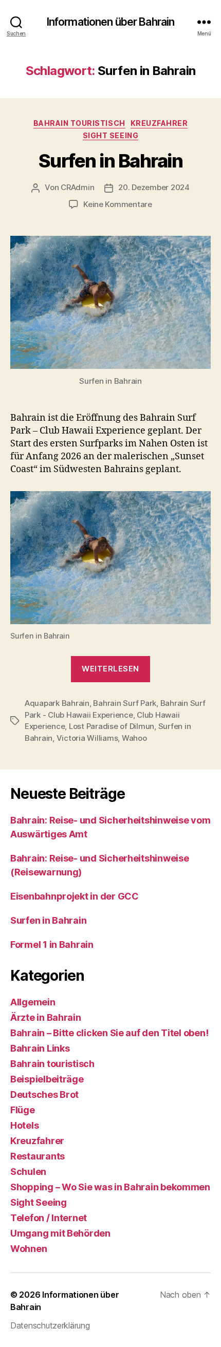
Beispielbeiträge (47, 1079)
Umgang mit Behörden (60, 1233)
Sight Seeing (110, 135)
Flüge (22, 1110)
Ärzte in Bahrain (45, 1017)
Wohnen (28, 1248)
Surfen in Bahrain (111, 160)
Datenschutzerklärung (50, 1325)
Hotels (24, 1125)
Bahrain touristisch (79, 123)
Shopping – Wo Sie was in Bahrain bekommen (110, 1187)
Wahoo (134, 738)
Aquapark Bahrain (57, 703)
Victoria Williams (87, 738)
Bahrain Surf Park (124, 703)
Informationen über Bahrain (110, 21)
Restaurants (37, 1156)
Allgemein (33, 1002)
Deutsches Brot (44, 1094)
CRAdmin (77, 187)
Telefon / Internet (48, 1217)
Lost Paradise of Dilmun (111, 726)
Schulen (28, 1171)
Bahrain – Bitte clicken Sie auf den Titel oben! (109, 1032)
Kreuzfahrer (159, 123)
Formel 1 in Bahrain (52, 944)
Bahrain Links (40, 1048)
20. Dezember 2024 (154, 187)
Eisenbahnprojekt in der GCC (74, 896)
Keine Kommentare (117, 204)
